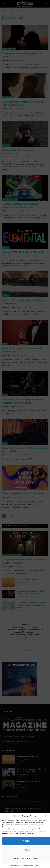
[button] (46, 816)
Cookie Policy (14, 865)
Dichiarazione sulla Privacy (30, 865)
